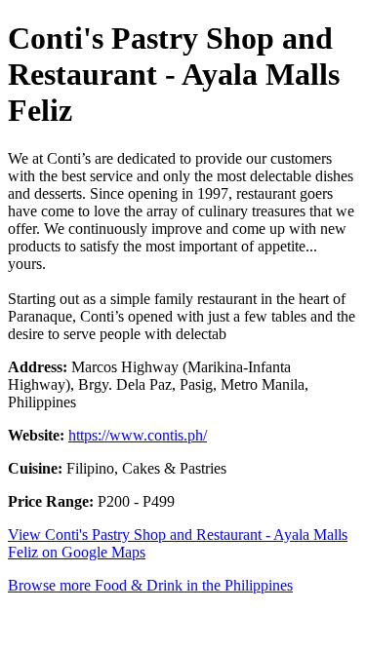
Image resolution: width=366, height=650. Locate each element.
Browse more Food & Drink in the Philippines (150, 585)
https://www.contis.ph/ (137, 435)
